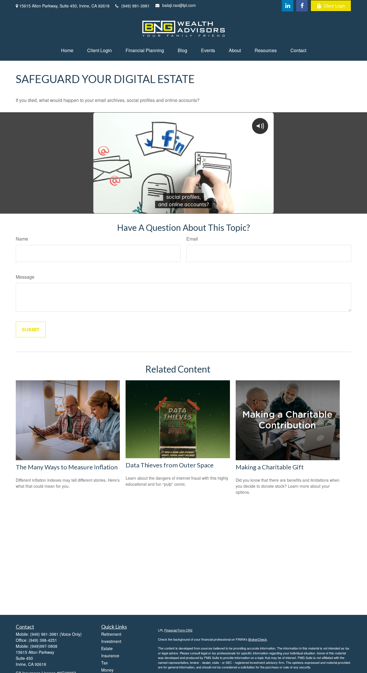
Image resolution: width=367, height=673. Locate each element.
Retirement (111, 634)
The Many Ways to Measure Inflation (67, 467)
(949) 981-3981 (135, 6)
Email (192, 238)
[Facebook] (302, 5)
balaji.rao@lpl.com (179, 5)
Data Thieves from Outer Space (170, 465)
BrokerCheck (257, 639)
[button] (67, 50)
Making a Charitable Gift (270, 467)
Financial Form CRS (178, 630)
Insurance (110, 655)
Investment (111, 641)
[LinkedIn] (287, 5)
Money (107, 670)
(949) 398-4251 (43, 640)
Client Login (334, 6)
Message (25, 276)
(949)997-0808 (43, 646)
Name (22, 238)
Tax (104, 663)
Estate (107, 648)
